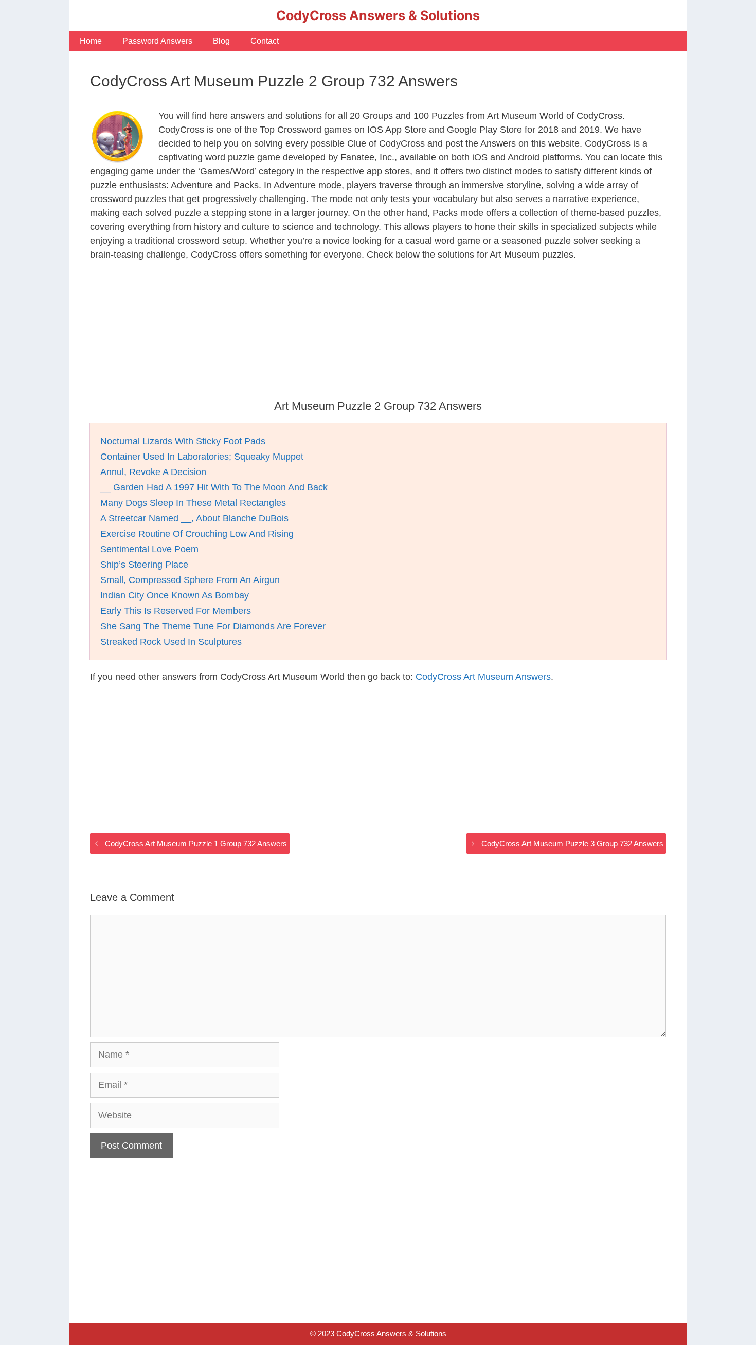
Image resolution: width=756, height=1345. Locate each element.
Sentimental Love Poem (149, 549)
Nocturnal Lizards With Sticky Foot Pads (182, 441)
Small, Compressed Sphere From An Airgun (190, 580)
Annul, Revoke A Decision (153, 472)
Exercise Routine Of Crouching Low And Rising (197, 534)
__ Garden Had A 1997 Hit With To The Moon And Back (214, 487)
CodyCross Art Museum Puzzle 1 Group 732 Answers (196, 843)
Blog (221, 41)
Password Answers (157, 41)
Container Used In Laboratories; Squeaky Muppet (201, 456)
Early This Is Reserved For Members (175, 611)
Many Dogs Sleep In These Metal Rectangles (193, 503)
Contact (264, 41)
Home (91, 41)
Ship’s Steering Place (144, 564)
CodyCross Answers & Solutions (378, 15)
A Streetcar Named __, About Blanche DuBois (194, 518)
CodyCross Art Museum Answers (483, 676)
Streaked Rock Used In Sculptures (171, 642)
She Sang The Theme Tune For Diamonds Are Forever (213, 626)
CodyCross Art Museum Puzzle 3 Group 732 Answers (572, 843)
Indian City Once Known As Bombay (174, 595)
